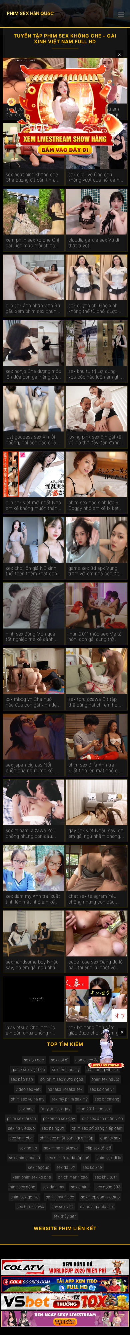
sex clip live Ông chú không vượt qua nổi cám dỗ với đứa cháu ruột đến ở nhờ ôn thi (95, 177)
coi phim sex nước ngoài (62, 1079)
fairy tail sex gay (55, 1108)
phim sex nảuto (105, 1079)
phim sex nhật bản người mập (66, 1137)
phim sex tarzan (21, 1118)
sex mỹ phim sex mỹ (69, 1099)
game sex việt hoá (28, 1069)
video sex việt (28, 1089)
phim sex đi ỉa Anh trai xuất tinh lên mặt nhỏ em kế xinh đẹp (95, 768)
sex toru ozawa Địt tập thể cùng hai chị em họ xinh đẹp (92, 702)
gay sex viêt (62, 1206)
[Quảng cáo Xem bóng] (65, 1267)
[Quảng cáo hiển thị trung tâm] (65, 109)
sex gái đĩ (59, 1059)
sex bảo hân (22, 1079)
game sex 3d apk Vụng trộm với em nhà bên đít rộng (93, 571)
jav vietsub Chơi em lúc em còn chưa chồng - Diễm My (30, 1030)
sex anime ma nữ (24, 1157)
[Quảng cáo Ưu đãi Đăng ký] (65, 1284)
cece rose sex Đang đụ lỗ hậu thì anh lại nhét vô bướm (95, 965)
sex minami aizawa (61, 1147)
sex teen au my (66, 1069)
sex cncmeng (107, 1099)
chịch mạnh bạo (73, 1177)
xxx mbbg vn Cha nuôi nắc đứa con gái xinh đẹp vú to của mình (32, 702)
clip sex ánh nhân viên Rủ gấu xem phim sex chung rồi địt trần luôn (33, 308)
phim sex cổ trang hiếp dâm (97, 1128)
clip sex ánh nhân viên (102, 1118)
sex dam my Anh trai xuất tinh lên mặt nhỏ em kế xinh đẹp (33, 899)
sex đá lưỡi (66, 1167)
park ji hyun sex (60, 1196)
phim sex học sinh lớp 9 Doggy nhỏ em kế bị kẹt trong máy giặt (93, 505)
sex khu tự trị (106, 1177)
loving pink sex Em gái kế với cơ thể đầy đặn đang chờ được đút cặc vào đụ (94, 440)
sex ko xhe (92, 1167)
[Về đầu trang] (115, 1327)
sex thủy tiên (65, 1216)
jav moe (26, 1108)
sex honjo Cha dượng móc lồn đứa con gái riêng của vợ (33, 374)
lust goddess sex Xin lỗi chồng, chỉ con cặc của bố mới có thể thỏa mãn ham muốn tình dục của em (31, 440)
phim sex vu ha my (27, 1099)
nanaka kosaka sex (65, 1089)
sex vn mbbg (21, 1137)
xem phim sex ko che (32, 1177)
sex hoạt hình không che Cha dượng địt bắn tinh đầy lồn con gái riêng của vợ (32, 177)
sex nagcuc (38, 1167)
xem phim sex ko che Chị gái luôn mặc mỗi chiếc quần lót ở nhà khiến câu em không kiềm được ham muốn (33, 243)
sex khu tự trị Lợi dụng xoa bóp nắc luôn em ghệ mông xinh (95, 374)
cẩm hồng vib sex (103, 1069)
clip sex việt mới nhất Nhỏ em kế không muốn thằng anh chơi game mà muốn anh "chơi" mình (33, 505)
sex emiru (80, 1186)
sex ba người (53, 1128)
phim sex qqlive (24, 1196)
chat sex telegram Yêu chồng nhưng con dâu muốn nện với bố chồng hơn (93, 899)
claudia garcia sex (97, 1206)
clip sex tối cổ (98, 1147)
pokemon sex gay (59, 1118)
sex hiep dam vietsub (100, 1196)
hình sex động (22, 1186)
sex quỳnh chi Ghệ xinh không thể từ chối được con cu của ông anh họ (93, 308)
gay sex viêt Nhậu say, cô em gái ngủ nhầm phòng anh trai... (95, 833)
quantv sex (110, 1137)
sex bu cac (34, 1059)
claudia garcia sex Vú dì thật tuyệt (93, 242)
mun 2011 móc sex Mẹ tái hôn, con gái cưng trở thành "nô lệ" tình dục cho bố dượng (96, 637)
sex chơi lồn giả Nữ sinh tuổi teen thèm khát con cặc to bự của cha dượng (32, 571)
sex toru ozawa (30, 1206)
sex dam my (53, 1186)
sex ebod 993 (108, 1186)
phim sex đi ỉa (108, 1157)
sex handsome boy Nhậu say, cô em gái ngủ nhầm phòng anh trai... (32, 965)
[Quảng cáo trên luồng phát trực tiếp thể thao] (65, 1319)
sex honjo (28, 1147)
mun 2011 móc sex (94, 1108)
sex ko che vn (102, 1089)
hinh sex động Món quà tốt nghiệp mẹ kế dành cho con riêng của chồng (32, 637)
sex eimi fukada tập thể (68, 1157)
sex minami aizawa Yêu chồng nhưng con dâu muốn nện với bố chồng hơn (31, 833)
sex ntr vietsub (21, 1128)
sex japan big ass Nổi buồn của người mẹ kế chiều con (29, 768)
